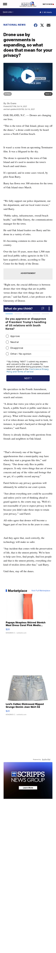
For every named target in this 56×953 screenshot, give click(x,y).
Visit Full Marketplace (40, 591)
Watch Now (48, 4)
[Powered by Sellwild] (46, 760)
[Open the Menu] (4, 4)
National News (14, 24)
